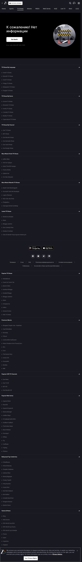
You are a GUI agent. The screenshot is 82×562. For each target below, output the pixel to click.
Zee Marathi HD (7, 390)
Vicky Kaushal (6, 484)
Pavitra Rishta (7, 170)
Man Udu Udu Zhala (8, 199)
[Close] (77, 550)
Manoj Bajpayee (7, 476)
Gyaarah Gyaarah (8, 408)
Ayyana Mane (7, 401)
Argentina (5, 541)
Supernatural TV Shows (9, 119)
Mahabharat (6, 279)
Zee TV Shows (7, 130)
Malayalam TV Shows (9, 87)
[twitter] (43, 256)
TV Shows (20, 8)
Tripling (5, 448)
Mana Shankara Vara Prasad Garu (12, 343)
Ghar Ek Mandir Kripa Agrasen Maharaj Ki (14, 235)
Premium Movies (7, 320)
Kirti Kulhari (6, 494)
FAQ (29, 262)
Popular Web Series (7, 395)
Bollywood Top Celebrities (9, 456)
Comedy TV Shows (8, 112)
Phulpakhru (6, 202)
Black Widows (7, 430)
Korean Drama (7, 311)
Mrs (4, 347)
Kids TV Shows (7, 315)
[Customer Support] (74, 3)
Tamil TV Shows (7, 80)
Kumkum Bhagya (7, 289)
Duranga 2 (6, 433)
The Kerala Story (7, 354)
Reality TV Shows (7, 116)
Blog (4, 516)
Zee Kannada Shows (8, 141)
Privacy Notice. (57, 554)
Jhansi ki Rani (6, 286)
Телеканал (12, 262)
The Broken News (8, 426)
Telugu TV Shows (7, 83)
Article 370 (6, 358)
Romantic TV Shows (8, 105)
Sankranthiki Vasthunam (9, 340)
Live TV (63, 8)
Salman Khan (6, 473)
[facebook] (32, 256)
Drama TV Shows (7, 101)
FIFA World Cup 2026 (9, 523)
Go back (14, 39)
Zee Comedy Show (8, 227)
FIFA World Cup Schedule (10, 530)
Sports (11, 8)
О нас (21, 262)
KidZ (55, 8)
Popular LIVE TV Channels (9, 374)
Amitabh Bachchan (8, 498)
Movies (29, 8)
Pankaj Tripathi (7, 480)
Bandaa (5, 365)
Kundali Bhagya (7, 293)
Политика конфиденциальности (44, 262)
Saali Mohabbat (7, 329)
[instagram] (38, 256)
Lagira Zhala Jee (7, 195)
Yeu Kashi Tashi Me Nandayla (11, 191)
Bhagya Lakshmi (7, 224)
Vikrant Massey (7, 466)
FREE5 (37, 8)
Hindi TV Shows (7, 73)
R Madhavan (6, 462)
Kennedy (5, 333)
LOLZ (77, 8)
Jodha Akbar (6, 159)
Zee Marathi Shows (8, 137)
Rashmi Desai (7, 505)
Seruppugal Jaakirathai (9, 419)
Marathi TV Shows (8, 76)
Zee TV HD (6, 383)
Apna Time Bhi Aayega (9, 166)
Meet (4, 220)
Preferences (25, 266)
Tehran (5, 336)
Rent (70, 8)
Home (4, 8)
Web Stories (6, 520)
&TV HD (5, 387)
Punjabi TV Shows (8, 91)
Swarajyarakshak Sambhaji (10, 206)
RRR (4, 368)
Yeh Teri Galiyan (7, 163)
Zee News (5, 379)
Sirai (4, 351)
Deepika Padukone (8, 469)
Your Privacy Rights (31, 558)
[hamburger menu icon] (78, 3)
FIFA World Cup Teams (9, 527)
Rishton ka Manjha (8, 217)
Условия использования (65, 262)
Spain (4, 538)
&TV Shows (6, 134)
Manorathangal (7, 412)
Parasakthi (6, 361)
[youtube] (48, 256)
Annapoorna (6, 304)
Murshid (5, 405)
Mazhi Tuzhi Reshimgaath (10, 188)
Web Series (46, 8)
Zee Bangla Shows (8, 148)
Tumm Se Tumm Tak (8, 282)
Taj (4, 440)
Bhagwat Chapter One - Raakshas (12, 325)
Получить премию (16, 3)
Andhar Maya (6, 415)
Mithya (5, 437)
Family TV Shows (7, 109)
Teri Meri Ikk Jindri (8, 177)
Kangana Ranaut (7, 502)
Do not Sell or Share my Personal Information (46, 266)
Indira (4, 307)
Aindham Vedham (8, 423)
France (5, 534)
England (5, 545)
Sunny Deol (6, 487)
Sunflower (6, 444)
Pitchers (5, 451)
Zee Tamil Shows (7, 145)
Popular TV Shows (7, 273)
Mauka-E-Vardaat (8, 231)
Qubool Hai (6, 173)
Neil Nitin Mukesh (8, 491)
